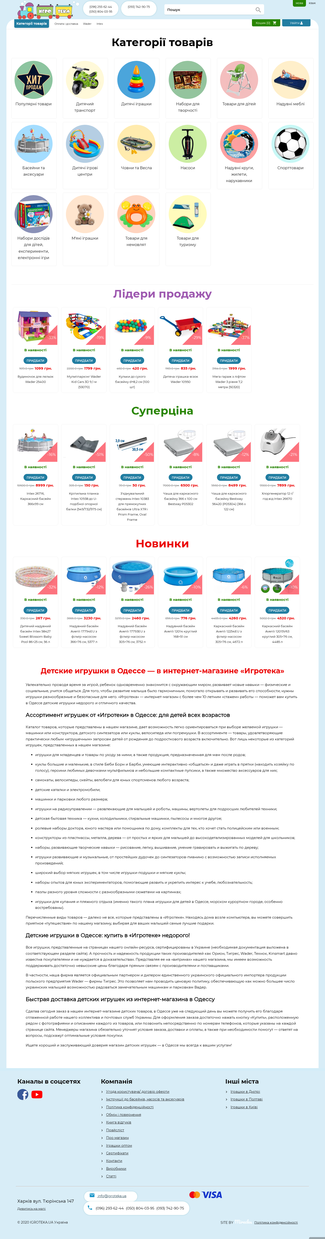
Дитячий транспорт (84, 107)
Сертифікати (117, 1153)
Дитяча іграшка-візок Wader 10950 (180, 379)
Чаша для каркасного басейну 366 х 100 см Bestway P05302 (180, 499)
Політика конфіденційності (130, 1107)
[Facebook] (23, 1098)
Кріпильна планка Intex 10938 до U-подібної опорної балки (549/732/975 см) (84, 501)
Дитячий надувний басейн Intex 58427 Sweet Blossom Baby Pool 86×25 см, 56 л (35, 634)
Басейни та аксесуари (33, 171)
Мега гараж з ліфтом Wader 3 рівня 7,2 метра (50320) (229, 382)
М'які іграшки (85, 238)
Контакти (114, 1161)
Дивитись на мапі (31, 1208)
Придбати (35, 360)
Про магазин (117, 1138)
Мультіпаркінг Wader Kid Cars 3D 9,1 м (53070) (84, 382)
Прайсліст (115, 1130)
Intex (100, 23)
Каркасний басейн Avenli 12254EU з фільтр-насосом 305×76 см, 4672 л (229, 634)
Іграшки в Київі (244, 1107)
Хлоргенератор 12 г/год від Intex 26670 (277, 496)
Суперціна (162, 410)
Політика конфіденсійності (276, 1222)
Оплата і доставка (66, 23)
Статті (111, 1176)
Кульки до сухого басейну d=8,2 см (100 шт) (132, 382)
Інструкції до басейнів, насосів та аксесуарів (145, 1099)
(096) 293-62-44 (100, 7)
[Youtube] (37, 1098)
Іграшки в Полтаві (247, 1099)
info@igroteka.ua (112, 1196)
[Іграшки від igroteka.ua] (48, 18)
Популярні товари (33, 104)
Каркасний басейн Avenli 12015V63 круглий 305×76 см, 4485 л (277, 634)
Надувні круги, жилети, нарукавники (239, 174)
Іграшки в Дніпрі (245, 1092)
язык (312, 3)
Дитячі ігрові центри (85, 171)
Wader (87, 23)
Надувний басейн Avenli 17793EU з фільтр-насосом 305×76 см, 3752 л (132, 634)
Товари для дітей (239, 104)
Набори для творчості (188, 107)
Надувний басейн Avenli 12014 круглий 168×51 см (180, 631)
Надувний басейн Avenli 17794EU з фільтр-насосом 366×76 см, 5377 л (83, 634)
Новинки (162, 543)
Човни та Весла (136, 168)
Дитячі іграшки (136, 104)
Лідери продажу (162, 293)
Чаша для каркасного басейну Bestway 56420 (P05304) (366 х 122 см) (229, 501)
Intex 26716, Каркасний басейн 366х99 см (35, 499)
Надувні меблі (290, 104)
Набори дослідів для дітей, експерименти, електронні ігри (33, 248)
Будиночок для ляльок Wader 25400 (36, 379)
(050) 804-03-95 (100, 11)
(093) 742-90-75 (139, 7)
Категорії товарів (31, 23)
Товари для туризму (188, 241)
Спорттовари (290, 168)
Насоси (188, 168)
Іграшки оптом (119, 1145)
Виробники (116, 1169)
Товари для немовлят (136, 241)
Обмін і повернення (123, 1115)
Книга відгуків (118, 1122)
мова (299, 3)
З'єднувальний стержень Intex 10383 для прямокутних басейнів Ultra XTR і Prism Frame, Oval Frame (132, 506)
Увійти (295, 23)
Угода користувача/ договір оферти (137, 1092)
